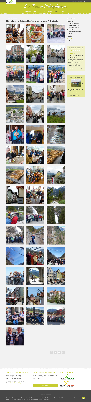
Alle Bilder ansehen (75, 95)
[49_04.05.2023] (15, 316)
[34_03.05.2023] (56, 195)
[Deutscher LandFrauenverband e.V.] (67, 384)
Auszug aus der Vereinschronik (74, 26)
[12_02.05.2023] (56, 134)
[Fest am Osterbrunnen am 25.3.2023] (33, 362)
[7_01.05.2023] (56, 94)
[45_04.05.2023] (56, 276)
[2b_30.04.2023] (35, 54)
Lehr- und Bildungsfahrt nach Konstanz (75, 56)
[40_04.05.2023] (15, 256)
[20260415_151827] (76, 83)
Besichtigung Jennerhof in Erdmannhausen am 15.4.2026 (76, 90)
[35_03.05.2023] (15, 215)
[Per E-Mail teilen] (63, 352)
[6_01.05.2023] (35, 94)
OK (83, 398)
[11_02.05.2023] (35, 134)
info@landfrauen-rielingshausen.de (18, 382)
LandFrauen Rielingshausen (45, 6)
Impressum (74, 1)
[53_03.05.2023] (15, 336)
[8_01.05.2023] (15, 114)
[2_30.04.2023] (56, 33)
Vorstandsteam (74, 23)
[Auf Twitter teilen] (55, 352)
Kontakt (63, 11)
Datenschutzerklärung (44, 399)
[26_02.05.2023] (15, 155)
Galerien (56, 11)
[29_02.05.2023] (15, 175)
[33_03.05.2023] (35, 195)
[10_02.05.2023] (56, 114)
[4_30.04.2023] (56, 74)
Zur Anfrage (45, 385)
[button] (69, 83)
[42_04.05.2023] (56, 256)
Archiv (71, 34)
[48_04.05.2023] (56, 296)
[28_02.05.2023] (56, 155)
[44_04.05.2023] (35, 276)
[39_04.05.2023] (56, 235)
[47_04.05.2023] (35, 296)
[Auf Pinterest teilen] (59, 352)
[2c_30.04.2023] (56, 54)
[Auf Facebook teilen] (51, 352)
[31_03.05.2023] (56, 175)
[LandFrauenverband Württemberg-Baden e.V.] (67, 377)
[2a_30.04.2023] (15, 54)
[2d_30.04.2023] (15, 74)
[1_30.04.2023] (15, 33)
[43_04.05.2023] (15, 276)
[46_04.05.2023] (15, 296)
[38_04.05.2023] (35, 235)
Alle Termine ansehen (75, 69)
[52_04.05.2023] (56, 316)
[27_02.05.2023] (35, 155)
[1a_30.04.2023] (35, 33)
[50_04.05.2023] (35, 316)
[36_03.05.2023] (35, 215)
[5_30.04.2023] (15, 94)
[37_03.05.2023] (56, 215)
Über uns (35, 11)
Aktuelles (43, 11)
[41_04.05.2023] (35, 256)
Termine (50, 11)
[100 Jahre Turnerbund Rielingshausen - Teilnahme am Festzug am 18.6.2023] (38, 362)
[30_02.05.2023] (35, 175)
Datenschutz (80, 1)
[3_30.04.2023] (35, 74)
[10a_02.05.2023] (15, 134)
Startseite (28, 11)
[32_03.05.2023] (15, 195)
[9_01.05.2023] (35, 114)
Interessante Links (75, 31)
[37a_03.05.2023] (15, 235)
